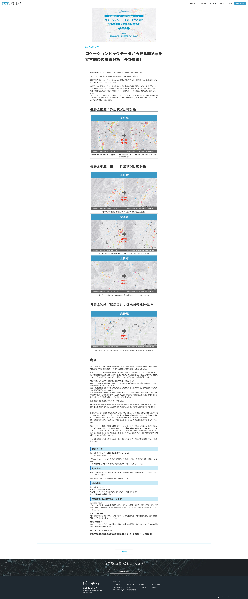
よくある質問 (156, 584)
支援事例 (203, 3)
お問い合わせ (240, 3)
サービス (192, 3)
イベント (223, 3)
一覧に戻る (124, 552)
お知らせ (213, 3)
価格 (230, 3)
